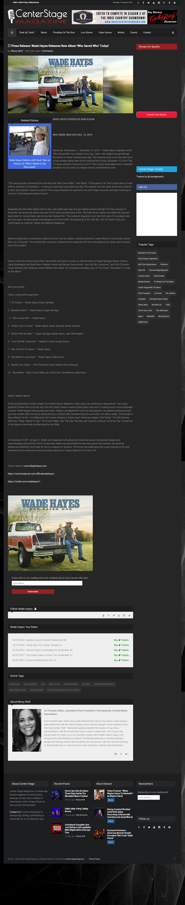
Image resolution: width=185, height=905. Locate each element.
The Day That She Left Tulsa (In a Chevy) (63, 690)
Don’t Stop (86, 684)
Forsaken (142, 299)
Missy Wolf (17, 51)
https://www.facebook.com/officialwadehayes (31, 473)
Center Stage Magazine (74, 859)
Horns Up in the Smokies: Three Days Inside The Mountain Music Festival (77, 793)
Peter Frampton (144, 293)
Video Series (105, 32)
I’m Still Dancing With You (104, 684)
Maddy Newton (144, 282)
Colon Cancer (54, 684)
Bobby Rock (142, 322)
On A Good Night (36, 690)
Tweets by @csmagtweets (150, 176)
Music (44, 32)
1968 (168, 305)
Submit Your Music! (157, 114)
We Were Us (157, 305)
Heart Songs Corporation (148, 259)
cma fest (158, 293)
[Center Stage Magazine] (37, 16)
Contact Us (15, 812)
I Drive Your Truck (145, 311)
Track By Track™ (27, 32)
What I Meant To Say (18, 690)
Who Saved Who (30, 684)
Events (133, 32)
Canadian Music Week (159, 299)
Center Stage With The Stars (149, 287)
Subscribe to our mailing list (153, 792)
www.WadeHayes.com (35, 466)
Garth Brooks (159, 276)
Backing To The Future (147, 253)
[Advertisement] (158, 142)
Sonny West (143, 305)
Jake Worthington (71, 684)
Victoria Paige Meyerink (158, 270)
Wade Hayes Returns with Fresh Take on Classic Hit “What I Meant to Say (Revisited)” (29, 163)
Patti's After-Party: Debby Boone (26, 2)
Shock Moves (163, 316)
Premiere (164, 264)
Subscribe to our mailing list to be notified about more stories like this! (50, 578)
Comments (47, 51)
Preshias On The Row (64, 32)
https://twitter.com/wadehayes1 (24, 481)
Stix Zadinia (170, 293)
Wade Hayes (15, 684)
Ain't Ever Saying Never (147, 264)
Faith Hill (141, 270)
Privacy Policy (94, 859)
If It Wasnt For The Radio (164, 282)
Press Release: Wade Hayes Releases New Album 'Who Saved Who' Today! (60, 46)
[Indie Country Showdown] (124, 17)
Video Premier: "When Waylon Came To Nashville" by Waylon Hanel (120, 793)
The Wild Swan (162, 311)
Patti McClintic (82, 815)
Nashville (150, 316)
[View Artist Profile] (35, 608)
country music (144, 276)
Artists (121, 32)
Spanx (140, 316)
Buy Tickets (121, 640)
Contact (147, 32)
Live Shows (87, 32)
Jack (43, 684)
